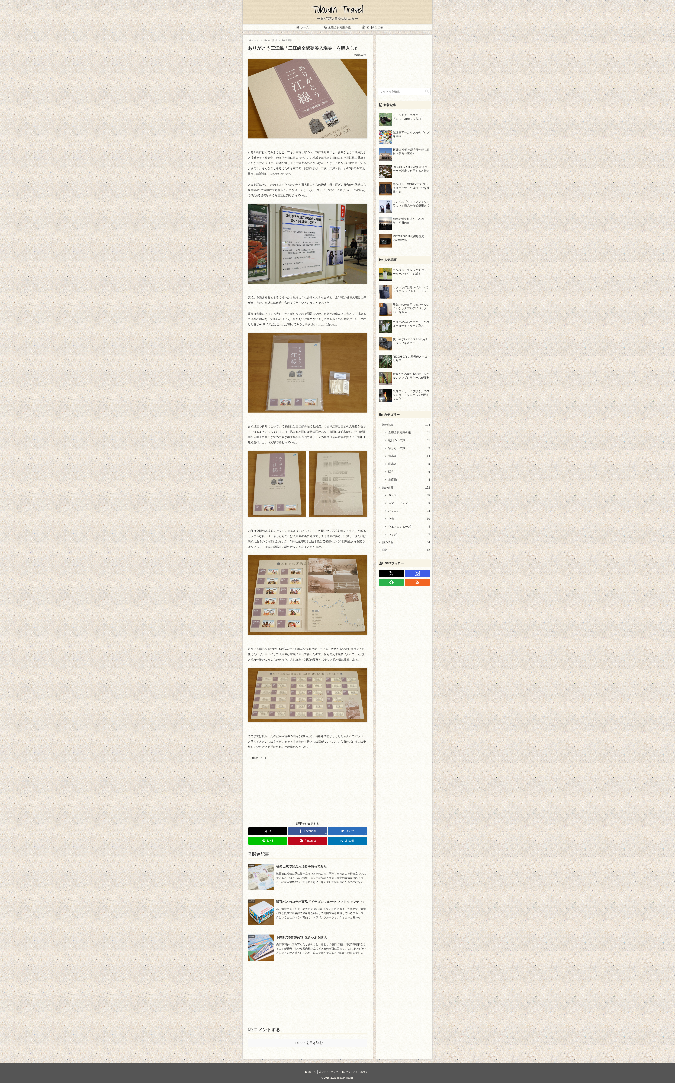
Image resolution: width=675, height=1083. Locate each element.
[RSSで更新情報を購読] (417, 582)
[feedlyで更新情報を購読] (391, 582)
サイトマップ (330, 1072)
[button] (427, 91)
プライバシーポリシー (357, 1072)
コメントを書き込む (308, 1043)
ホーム (312, 1072)
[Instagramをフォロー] (417, 573)
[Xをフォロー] (391, 573)
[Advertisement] (307, 791)
